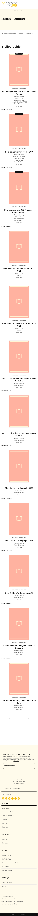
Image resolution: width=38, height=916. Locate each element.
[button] (4, 24)
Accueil (3, 10)
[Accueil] (9, 4)
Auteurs (10, 10)
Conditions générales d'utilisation (12, 901)
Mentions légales (7, 896)
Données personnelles (8, 899)
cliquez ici (16, 761)
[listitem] (3, 798)
